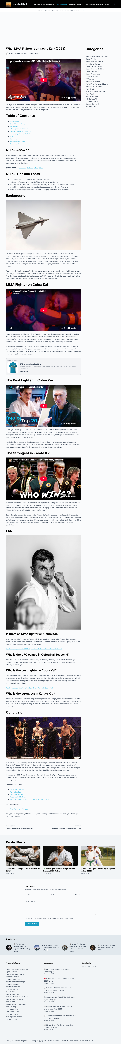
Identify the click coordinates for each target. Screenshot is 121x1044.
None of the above (92, 96)
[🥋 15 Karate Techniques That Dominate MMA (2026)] (23, 856)
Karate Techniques (16, 794)
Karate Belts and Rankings (94, 4)
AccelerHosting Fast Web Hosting (25, 1041)
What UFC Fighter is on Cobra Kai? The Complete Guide (30, 799)
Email (53, 894)
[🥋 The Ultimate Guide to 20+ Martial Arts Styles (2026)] (93, 948)
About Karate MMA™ (89, 967)
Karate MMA (20, 4)
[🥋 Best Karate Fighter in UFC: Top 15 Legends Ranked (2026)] (98, 856)
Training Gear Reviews (93, 104)
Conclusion (14, 139)
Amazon (22, 168)
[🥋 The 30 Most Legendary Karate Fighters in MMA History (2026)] (9, 948)
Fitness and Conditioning (94, 61)
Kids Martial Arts (92, 76)
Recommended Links (17, 141)
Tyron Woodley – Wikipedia (19, 809)
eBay (36, 168)
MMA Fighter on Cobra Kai (19, 129)
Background (14, 126)
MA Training (90, 79)
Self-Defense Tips (92, 99)
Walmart (30, 168)
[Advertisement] (60, 26)
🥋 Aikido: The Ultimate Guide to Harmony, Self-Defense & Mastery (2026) (77, 947)
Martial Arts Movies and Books (97, 84)
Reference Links (15, 144)
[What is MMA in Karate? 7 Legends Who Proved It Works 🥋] (37, 948)
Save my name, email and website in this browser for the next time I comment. (50, 918)
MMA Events (90, 89)
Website (77, 894)
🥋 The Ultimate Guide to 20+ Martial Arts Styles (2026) (106, 947)
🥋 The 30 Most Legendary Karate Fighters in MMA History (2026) (22, 947)
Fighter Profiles (61, 4)
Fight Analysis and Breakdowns (43, 4)
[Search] (114, 4)
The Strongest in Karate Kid (20, 134)
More (107, 4)
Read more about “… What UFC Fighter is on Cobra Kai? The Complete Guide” (34, 649)
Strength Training (92, 101)
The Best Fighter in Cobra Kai (20, 131)
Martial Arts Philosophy (94, 86)
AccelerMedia (54, 1041)
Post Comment (32, 924)
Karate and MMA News (76, 4)
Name (28, 894)
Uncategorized (91, 106)
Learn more (83, 10)
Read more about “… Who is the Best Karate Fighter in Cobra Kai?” (29, 688)
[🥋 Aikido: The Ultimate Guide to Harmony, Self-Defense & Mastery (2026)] (65, 948)
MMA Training (90, 94)
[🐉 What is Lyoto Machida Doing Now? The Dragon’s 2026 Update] (60, 856)
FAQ (11, 136)
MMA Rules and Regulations (95, 91)
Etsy (41, 168)
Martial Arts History (17, 789)
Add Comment (31, 901)
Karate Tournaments (93, 74)
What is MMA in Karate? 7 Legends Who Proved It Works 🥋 (50, 947)
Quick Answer (15, 121)
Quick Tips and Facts (17, 124)
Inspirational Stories (93, 64)
